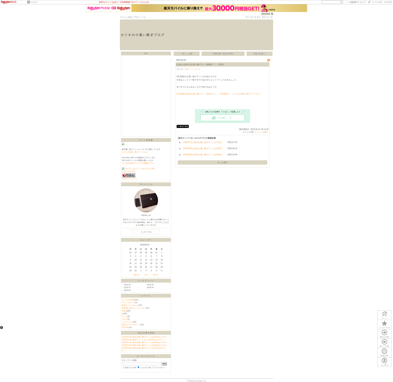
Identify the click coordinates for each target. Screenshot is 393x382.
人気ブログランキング (129, 179)
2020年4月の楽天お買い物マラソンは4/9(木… (203, 148)
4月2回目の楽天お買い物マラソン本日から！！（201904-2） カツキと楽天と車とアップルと (219, 94)
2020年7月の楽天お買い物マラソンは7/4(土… (203, 142)
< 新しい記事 (187, 53)
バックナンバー (146, 281)
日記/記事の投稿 (146, 333)
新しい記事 (384, 346)
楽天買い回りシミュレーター (134, 308)
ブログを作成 (376, 2)
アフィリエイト (128, 302)
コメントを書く (261, 132)
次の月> (156, 275)
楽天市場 (388, 2)
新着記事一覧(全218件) (223, 53)
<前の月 (136, 275)
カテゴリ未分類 (128, 300)
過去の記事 (384, 337)
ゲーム (124, 316)
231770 (266, 14)
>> (356, 2)
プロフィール (140, 17)
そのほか (34, 2)
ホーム (123, 17)
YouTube (125, 327)
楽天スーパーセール (130, 305)
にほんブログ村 (128, 171)
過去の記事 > (259, 53)
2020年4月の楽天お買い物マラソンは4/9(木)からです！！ (146, 342)
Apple (124, 311)
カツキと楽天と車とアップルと (135, 152)
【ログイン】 (267, 17)
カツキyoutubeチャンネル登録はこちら (138, 163)
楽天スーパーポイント (131, 325)
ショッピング (127, 322)
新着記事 (384, 356)
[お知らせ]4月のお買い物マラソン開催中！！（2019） (201, 64)
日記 (130, 17)
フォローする (384, 327)
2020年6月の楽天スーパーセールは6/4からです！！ (143, 340)
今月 (146, 275)
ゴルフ (124, 319)
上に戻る (384, 365)
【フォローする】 (253, 17)
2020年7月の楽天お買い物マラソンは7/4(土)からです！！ (146, 337)
